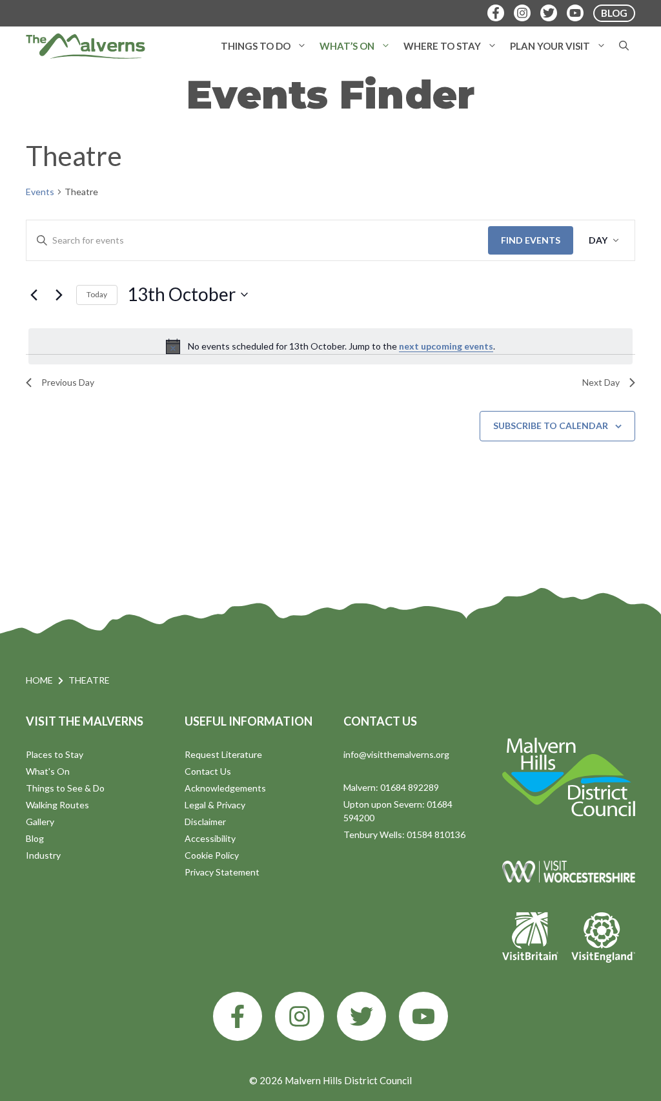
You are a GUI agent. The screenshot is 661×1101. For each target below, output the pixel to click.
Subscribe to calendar (550, 425)
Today (96, 294)
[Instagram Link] (522, 13)
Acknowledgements (225, 787)
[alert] (330, 346)
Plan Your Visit (550, 46)
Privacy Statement (222, 871)
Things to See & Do (65, 787)
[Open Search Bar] (624, 45)
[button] (301, 45)
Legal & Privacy (215, 804)
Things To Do (255, 46)
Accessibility (210, 838)
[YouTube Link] (575, 13)
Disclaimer (205, 821)
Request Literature (223, 754)
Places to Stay (54, 754)
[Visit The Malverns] (85, 45)
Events (40, 191)
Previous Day (67, 382)
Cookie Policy (212, 855)
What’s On (347, 46)
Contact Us (208, 771)
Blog (35, 838)
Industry (43, 855)
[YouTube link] (423, 1016)
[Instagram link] (299, 1016)
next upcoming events (446, 346)
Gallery (40, 821)
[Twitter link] (361, 1016)
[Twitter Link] (548, 13)
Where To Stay (442, 46)
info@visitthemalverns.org (396, 754)
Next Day (601, 382)
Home (39, 680)
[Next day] (58, 294)
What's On (48, 771)
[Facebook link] (237, 1016)
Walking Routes (57, 804)
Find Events (530, 240)
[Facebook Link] (495, 13)
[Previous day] (33, 294)
